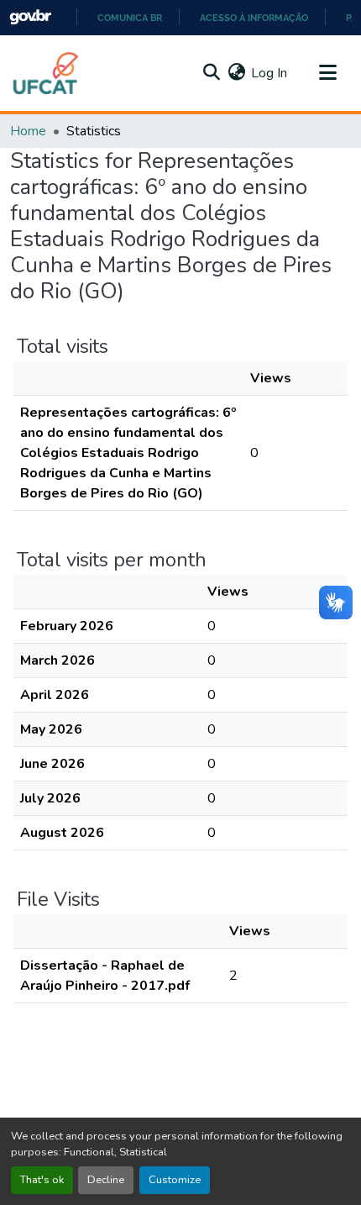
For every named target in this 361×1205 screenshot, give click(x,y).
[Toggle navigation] (327, 73)
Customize (175, 1179)
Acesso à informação (254, 18)
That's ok (42, 1179)
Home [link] (28, 131)
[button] (46, 73)
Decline (105, 1179)
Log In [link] (269, 73)
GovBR (30, 17)
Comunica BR (129, 18)
